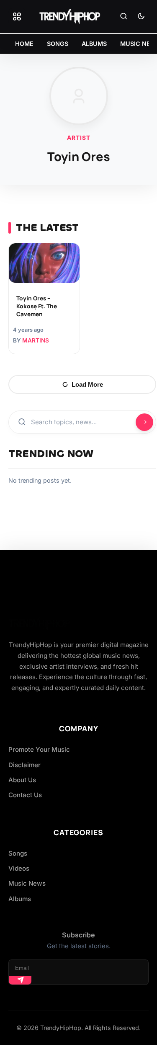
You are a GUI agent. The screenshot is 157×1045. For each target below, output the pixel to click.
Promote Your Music (39, 749)
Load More (87, 384)
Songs (17, 853)
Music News (27, 883)
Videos (18, 868)
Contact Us (25, 795)
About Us (22, 780)
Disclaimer (24, 765)
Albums (19, 899)
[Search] (123, 16)
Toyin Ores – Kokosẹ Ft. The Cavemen (36, 306)
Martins (35, 340)
